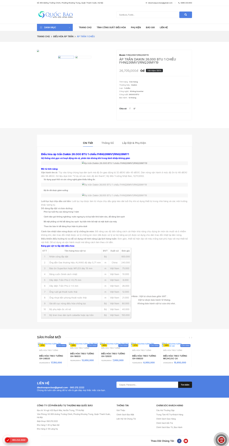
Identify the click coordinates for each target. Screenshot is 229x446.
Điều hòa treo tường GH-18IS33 (82, 355)
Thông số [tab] (107, 143)
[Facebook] (130, 109)
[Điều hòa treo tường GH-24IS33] (52, 345)
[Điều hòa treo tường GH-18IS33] (83, 344)
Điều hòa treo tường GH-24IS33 (51, 357)
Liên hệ (164, 27)
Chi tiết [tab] (88, 143)
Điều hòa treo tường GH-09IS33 (144, 357)
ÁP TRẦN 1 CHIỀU (86, 36)
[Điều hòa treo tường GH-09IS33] (145, 345)
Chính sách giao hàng (166, 419)
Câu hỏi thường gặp (165, 410)
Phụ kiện (136, 27)
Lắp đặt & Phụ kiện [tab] (134, 143)
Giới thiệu (120, 410)
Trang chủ (85, 27)
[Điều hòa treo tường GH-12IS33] (114, 344)
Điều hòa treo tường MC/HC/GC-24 (175, 357)
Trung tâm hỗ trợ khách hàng (169, 414)
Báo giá (150, 27)
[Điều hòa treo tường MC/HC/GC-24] (176, 345)
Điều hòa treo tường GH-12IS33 (113, 355)
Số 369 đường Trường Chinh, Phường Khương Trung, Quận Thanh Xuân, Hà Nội (70, 3)
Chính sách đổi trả (164, 423)
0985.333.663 (186, 3)
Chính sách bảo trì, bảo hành (169, 427)
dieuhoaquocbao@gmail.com (160, 3)
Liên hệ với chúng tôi (126, 419)
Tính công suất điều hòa (111, 27)
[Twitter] (134, 109)
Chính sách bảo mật (125, 414)
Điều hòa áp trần (63, 36)
